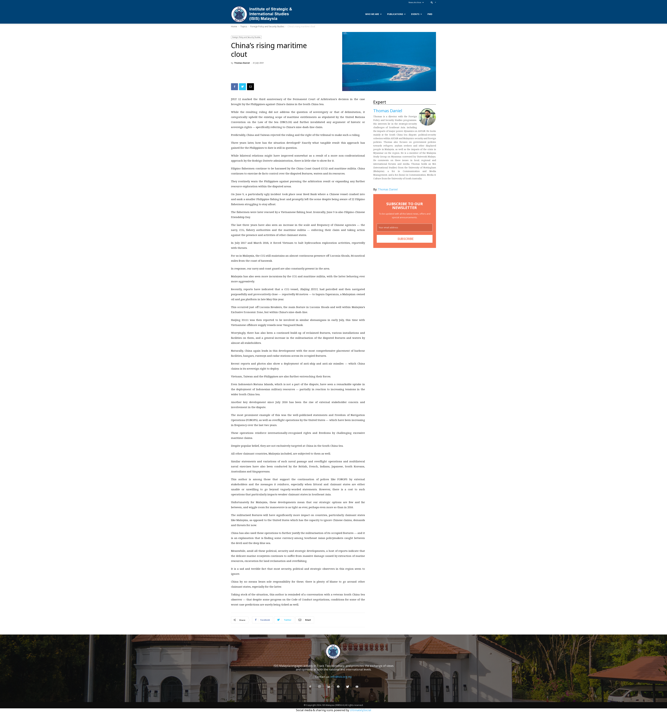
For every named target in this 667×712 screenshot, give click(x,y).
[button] (432, 2)
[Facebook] (310, 686)
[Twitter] (347, 686)
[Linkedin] (328, 686)
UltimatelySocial (360, 710)
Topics (243, 26)
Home (234, 26)
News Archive (415, 2)
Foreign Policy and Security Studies (267, 26)
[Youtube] (356, 686)
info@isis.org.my (341, 677)
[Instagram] (319, 686)
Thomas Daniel (242, 63)
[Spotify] (338, 686)
